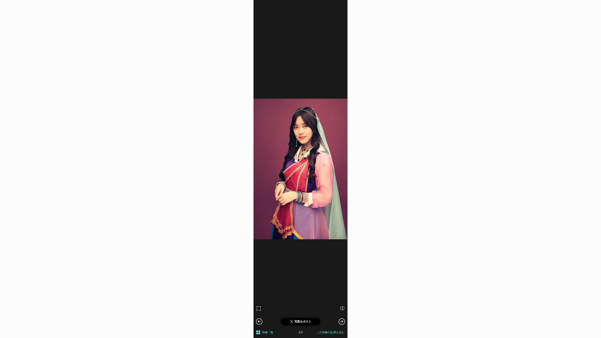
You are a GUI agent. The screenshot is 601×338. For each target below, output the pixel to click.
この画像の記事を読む (330, 332)
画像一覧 (267, 332)
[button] (341, 321)
